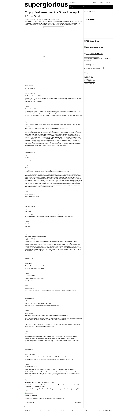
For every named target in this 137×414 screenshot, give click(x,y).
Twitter (101, 2)
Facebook (108, 2)
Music (48, 19)
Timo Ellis (62, 398)
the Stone (29, 23)
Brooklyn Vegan (88, 76)
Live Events (44, 19)
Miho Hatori (35, 398)
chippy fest (29, 398)
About (79, 7)
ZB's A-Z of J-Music (89, 83)
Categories (73, 7)
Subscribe (95, 2)
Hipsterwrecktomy (96, 47)
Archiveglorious (88, 68)
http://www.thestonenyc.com (69, 24)
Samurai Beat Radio (89, 82)
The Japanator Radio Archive (91, 57)
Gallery (85, 7)
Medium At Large (88, 77)
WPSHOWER (108, 410)
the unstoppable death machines (52, 398)
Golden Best (94, 41)
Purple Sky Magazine (89, 80)
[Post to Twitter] (29, 393)
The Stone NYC (41, 398)
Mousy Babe (87, 79)
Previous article (30, 402)
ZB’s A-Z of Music (96, 54)
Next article (78, 402)
